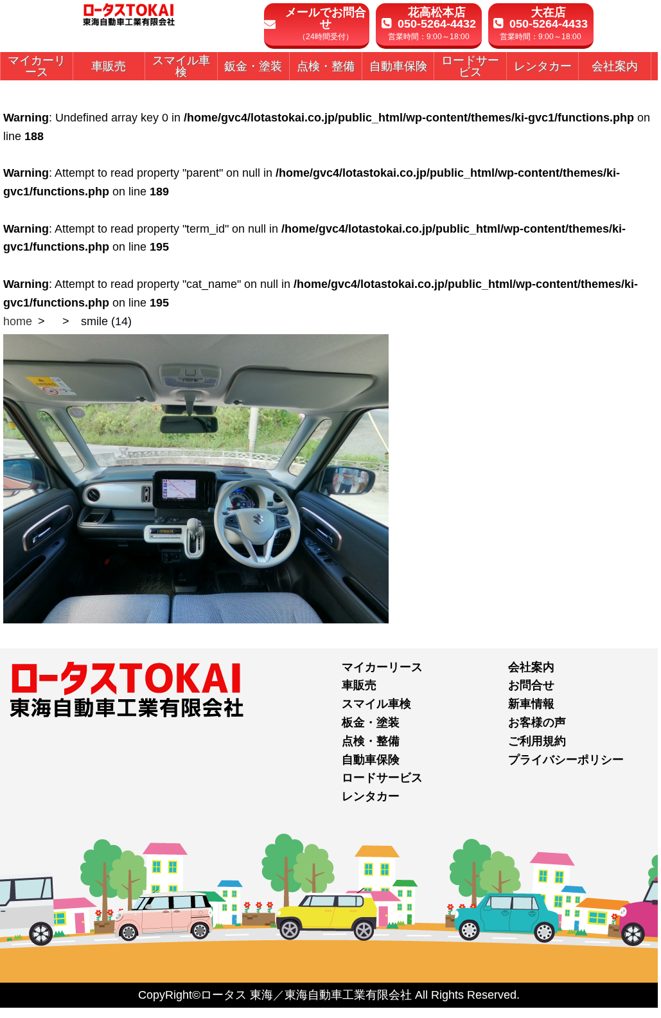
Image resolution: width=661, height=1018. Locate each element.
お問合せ (531, 685)
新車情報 (531, 703)
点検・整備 (371, 741)
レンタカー (371, 796)
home (17, 321)
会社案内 (531, 667)
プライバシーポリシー (566, 759)
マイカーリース (382, 667)
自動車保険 (371, 759)
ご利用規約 (537, 741)
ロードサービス (382, 777)
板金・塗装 (371, 722)
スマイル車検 (376, 703)
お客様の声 (537, 722)
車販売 (359, 685)
